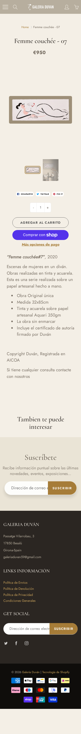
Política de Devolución (18, 588)
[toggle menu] (5, 7)
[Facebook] (16, 643)
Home (25, 27)
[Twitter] (6, 643)
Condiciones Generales (19, 600)
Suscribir (62, 488)
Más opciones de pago (40, 244)
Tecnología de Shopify (56, 672)
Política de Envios (15, 582)
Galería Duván (31, 672)
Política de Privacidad (18, 594)
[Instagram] (26, 643)
